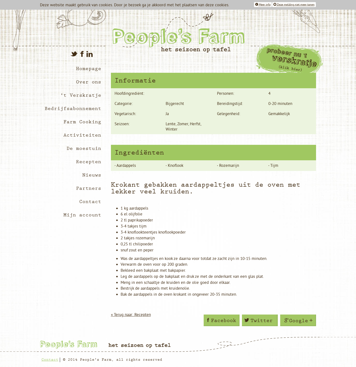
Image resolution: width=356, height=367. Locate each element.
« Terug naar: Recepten (131, 314)
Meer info (264, 4)
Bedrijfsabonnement (73, 109)
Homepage (88, 69)
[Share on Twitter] (260, 320)
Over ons (88, 82)
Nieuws (91, 175)
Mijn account (82, 215)
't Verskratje (80, 95)
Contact (90, 202)
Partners (88, 188)
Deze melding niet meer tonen (295, 4)
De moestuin (84, 149)
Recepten (88, 162)
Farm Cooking (82, 122)
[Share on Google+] (298, 320)
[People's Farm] (212, 32)
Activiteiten (82, 135)
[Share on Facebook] (222, 320)
